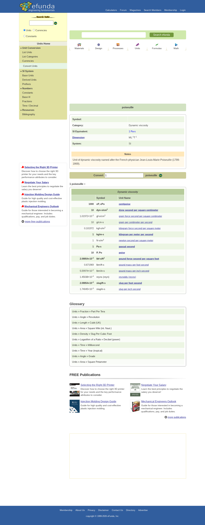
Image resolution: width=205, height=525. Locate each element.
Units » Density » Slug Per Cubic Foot (92, 333)
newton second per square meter (136, 240)
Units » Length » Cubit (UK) (86, 322)
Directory (130, 510)
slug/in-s (100, 289)
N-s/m (100, 240)
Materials (79, 48)
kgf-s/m (100, 228)
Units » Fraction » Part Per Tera (88, 311)
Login (183, 10)
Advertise (143, 510)
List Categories (30, 56)
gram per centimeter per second (135, 222)
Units (137, 48)
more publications (177, 417)
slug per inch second (129, 289)
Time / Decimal (30, 105)
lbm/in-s (100, 270)
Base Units (28, 75)
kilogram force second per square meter (140, 228)
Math (176, 48)
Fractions (27, 101)
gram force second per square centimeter (140, 216)
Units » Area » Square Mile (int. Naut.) (92, 328)
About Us (80, 510)
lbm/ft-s (100, 264)
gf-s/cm (100, 216)
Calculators (111, 10)
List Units (27, 52)
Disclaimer (103, 510)
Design (98, 48)
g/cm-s (100, 222)
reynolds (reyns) (127, 277)
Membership (170, 10)
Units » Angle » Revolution (86, 317)
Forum (123, 10)
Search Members (152, 10)
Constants (27, 92)
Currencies (28, 60)
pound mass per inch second (134, 270)
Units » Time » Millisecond (85, 345)
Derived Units (29, 79)
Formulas (157, 48)
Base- (26, 97)
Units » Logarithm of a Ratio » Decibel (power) (96, 339)
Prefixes (26, 84)
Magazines (135, 10)
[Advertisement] (43, 344)
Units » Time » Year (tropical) (87, 350)
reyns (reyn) (102, 277)
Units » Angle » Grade (83, 356)
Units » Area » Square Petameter (89, 361)
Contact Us (117, 510)
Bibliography (28, 114)
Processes (118, 48)
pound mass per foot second (134, 264)
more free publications (37, 221)
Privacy (91, 510)
